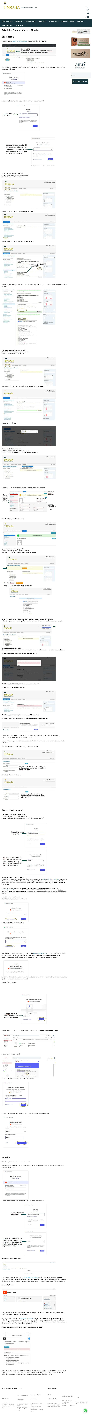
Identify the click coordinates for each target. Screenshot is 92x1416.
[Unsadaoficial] (87, 7)
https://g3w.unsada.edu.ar (19, 41)
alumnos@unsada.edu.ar (9, 890)
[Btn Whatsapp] (85, 1410)
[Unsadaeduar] (88, 14)
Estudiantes (53, 21)
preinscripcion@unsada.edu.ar (50, 879)
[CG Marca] (80, 53)
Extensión (42, 21)
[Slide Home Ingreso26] (80, 31)
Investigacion (30, 21)
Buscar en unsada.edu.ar (80, 81)
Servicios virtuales (67, 21)
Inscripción (19, 25)
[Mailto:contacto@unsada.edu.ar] (88, 17)
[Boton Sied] (80, 65)
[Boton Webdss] (80, 41)
